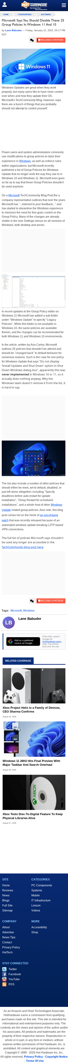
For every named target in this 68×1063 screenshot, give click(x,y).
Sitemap (7, 910)
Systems (36, 890)
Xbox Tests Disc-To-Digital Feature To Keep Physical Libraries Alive (33, 816)
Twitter (13, 969)
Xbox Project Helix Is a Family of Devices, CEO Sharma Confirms (31, 709)
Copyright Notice (56, 1056)
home (6, 14)
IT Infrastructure (41, 900)
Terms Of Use (35, 1060)
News (5, 895)
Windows (25, 161)
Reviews (7, 890)
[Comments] (32, 40)
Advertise (8, 932)
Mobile (35, 895)
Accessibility (39, 927)
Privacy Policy (11, 947)
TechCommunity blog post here (22, 547)
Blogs (5, 900)
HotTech (7, 952)
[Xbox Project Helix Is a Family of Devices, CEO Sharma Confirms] (34, 685)
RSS (11, 984)
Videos (35, 910)
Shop (34, 932)
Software (46, 14)
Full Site (7, 905)
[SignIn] (7, 4)
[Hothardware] (34, 5)
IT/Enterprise (25, 14)
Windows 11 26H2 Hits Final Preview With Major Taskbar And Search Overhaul (31, 762)
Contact (7, 942)
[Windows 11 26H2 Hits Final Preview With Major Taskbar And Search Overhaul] (34, 739)
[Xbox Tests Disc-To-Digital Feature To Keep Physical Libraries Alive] (34, 792)
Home (6, 885)
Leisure (36, 905)
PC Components (41, 885)
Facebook (15, 974)
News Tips (8, 937)
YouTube (14, 979)
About (6, 927)
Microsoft (14, 195)
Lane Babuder (29, 619)
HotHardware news (51, 641)
